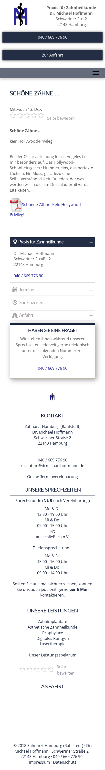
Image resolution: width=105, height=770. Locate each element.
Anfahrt (25, 315)
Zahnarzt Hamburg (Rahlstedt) (53, 426)
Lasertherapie (52, 643)
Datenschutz (64, 762)
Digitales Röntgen (52, 638)
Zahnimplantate (52, 621)
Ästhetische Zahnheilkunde (52, 627)
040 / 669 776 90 (52, 37)
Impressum (39, 762)
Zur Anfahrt (52, 55)
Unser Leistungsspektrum (52, 655)
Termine (26, 290)
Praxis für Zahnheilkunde (40, 242)
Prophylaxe (52, 632)
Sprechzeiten (30, 302)
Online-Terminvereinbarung (52, 476)
